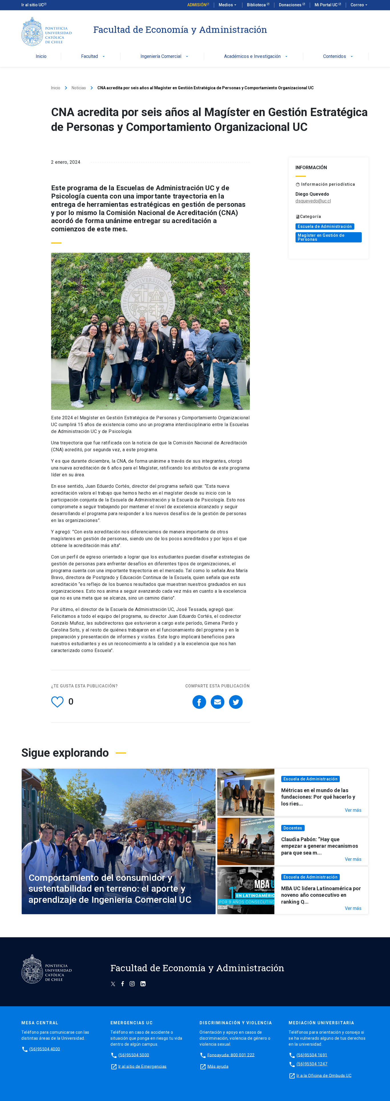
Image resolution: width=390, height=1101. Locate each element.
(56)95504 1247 (312, 1064)
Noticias (79, 88)
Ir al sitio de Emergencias (142, 1066)
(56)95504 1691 (312, 1055)
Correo (360, 5)
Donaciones (290, 5)
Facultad (93, 56)
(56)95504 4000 (44, 1049)
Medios (228, 5)
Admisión (196, 5)
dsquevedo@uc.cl (313, 201)
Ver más (353, 810)
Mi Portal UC (326, 5)
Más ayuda (218, 1066)
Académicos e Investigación (256, 56)
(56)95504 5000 (133, 1055)
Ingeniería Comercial (164, 56)
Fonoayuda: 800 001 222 (231, 1055)
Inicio (41, 56)
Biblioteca (257, 5)
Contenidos (338, 56)
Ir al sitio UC (32, 5)
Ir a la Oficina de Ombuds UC (324, 1075)
